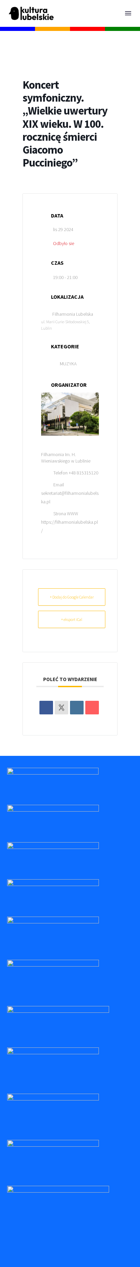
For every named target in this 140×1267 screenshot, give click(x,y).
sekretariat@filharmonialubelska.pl (70, 497)
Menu (128, 13)
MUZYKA (68, 364)
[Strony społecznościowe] (61, 707)
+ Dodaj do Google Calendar (72, 597)
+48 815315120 (83, 473)
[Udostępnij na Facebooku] (46, 707)
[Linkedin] (77, 707)
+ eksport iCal (71, 619)
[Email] (92, 707)
